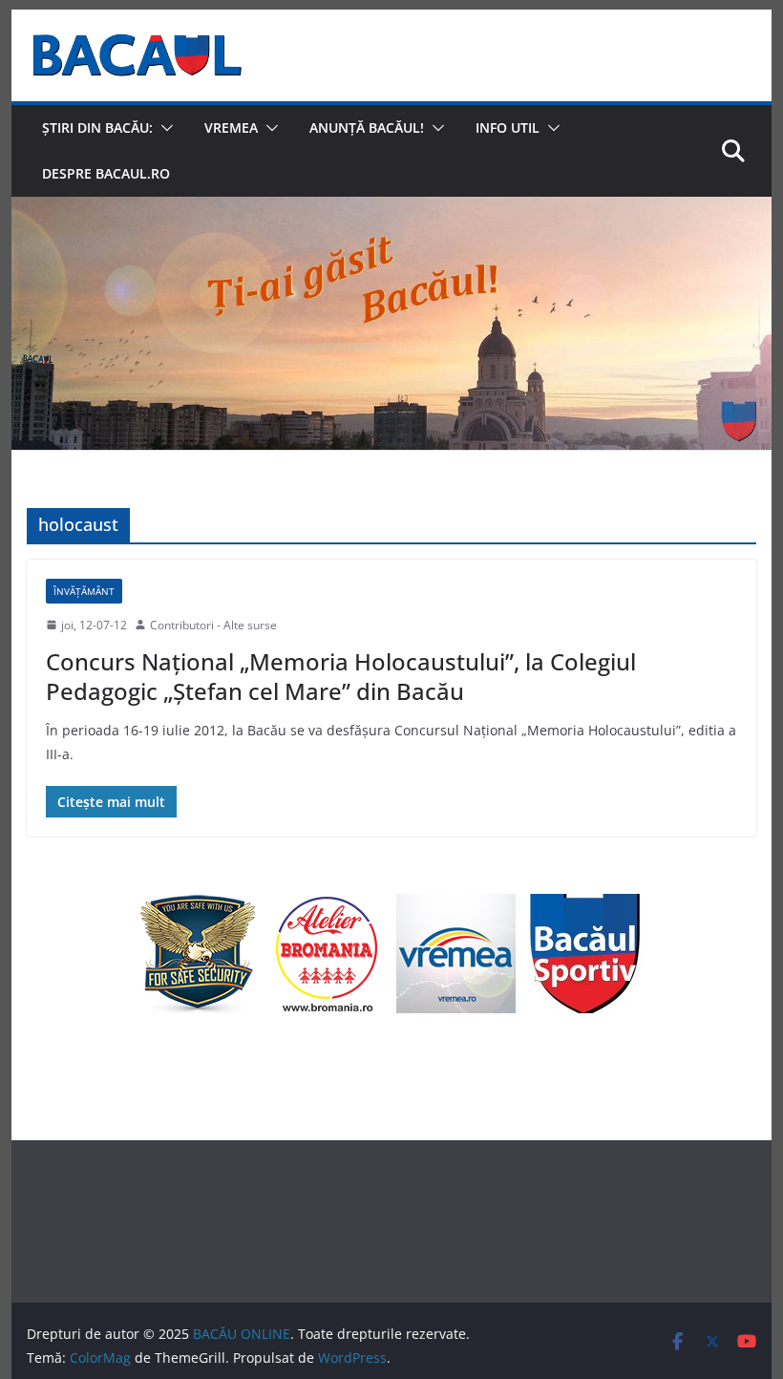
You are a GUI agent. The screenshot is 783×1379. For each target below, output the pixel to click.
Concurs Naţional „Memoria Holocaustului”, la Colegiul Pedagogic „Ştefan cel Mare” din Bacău (341, 676)
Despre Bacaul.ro (106, 173)
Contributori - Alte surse (213, 625)
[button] (163, 128)
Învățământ (84, 591)
